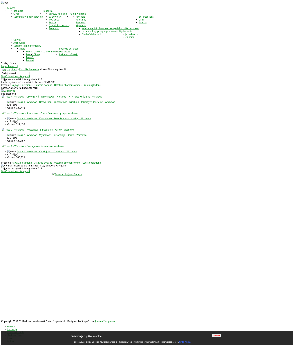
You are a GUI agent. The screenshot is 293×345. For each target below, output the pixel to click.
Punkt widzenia (78, 13)
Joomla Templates (105, 321)
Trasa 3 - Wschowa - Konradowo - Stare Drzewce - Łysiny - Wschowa (54, 118)
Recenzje (80, 16)
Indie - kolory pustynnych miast (99, 31)
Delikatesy (64, 51)
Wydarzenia (125, 31)
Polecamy (81, 19)
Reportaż (80, 22)
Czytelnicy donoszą (59, 25)
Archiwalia (19, 42)
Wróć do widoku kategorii (15, 76)
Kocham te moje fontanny (27, 45)
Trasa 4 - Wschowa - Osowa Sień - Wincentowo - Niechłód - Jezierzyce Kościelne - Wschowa (66, 102)
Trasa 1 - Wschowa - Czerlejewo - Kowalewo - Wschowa (47, 151)
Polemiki (54, 28)
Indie (22, 48)
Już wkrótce (131, 34)
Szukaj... (5, 63)
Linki (141, 19)
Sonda (52, 22)
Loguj (4, 66)
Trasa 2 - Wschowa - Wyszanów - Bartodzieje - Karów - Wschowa (52, 135)
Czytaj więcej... (185, 342)
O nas (16, 13)
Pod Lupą (54, 19)
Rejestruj (13, 66)
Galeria (142, 22)
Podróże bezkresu (129, 28)
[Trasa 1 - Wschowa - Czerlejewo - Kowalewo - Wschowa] (33, 146)
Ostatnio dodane (43, 85)
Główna (11, 8)
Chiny (37, 54)
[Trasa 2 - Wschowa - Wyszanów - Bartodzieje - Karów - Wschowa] (37, 129)
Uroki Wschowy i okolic (46, 51)
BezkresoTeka (146, 16)
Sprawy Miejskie (58, 13)
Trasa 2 (30, 54)
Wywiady (81, 25)
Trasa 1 (30, 51)
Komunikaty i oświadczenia (28, 16)
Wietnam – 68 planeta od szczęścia (100, 28)
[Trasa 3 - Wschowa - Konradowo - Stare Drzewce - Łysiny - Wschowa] (40, 113)
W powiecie (55, 16)
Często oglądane (92, 85)
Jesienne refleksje (68, 54)
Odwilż (17, 40)
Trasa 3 (30, 57)
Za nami (129, 37)
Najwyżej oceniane (21, 85)
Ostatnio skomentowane (67, 85)
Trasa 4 (30, 60)
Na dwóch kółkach (91, 34)
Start (14, 69)
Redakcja (47, 10)
